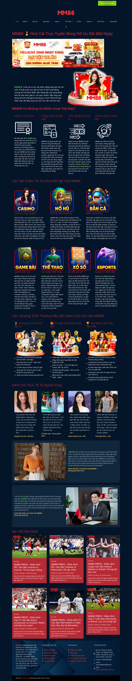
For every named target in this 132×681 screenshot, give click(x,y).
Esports (89, 21)
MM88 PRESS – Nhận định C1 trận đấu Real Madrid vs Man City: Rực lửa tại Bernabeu (66, 623)
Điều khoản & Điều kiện (78, 658)
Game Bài (46, 21)
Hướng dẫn (113, 21)
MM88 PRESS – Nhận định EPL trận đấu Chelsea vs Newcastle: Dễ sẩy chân (64, 567)
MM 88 (71, 452)
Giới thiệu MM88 (76, 650)
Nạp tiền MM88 (49, 655)
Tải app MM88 (49, 661)
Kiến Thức (100, 21)
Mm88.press (25, 678)
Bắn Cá (35, 21)
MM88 (17, 21)
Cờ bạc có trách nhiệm (78, 661)
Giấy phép (73, 653)
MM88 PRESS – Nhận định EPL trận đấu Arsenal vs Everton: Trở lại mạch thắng (28, 567)
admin (35, 573)
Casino (57, 21)
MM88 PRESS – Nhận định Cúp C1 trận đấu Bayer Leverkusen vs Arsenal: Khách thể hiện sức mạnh (29, 621)
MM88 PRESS (81, 164)
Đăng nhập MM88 (50, 653)
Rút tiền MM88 (49, 658)
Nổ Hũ (25, 21)
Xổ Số (79, 21)
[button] (66, 27)
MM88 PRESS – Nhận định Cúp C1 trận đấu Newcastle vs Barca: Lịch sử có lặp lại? (102, 619)
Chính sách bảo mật (77, 655)
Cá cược (16, 561)
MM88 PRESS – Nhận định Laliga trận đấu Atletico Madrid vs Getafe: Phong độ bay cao (102, 568)
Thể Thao (68, 21)
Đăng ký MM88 (49, 650)
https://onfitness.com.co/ (105, 670)
